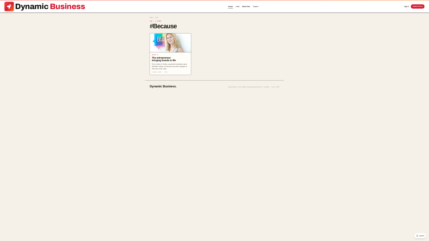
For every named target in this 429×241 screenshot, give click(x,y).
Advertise (246, 6)
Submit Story (418, 6)
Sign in (406, 6)
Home (230, 6)
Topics (256, 6)
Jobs (237, 6)
